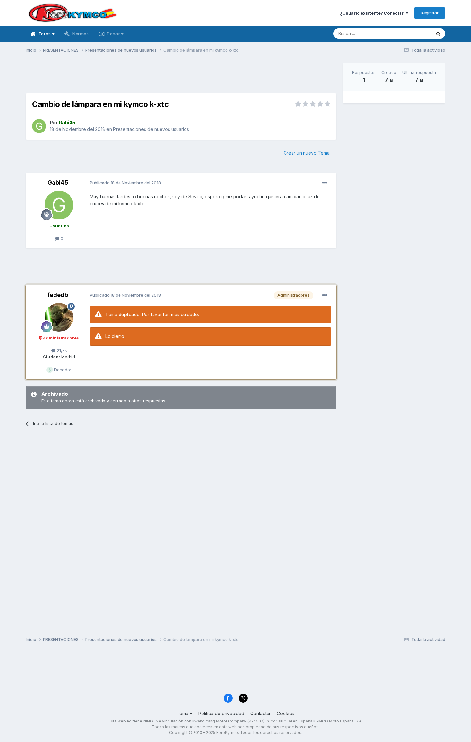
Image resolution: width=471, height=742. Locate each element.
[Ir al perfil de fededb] (59, 317)
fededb (57, 294)
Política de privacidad (221, 713)
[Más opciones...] (324, 183)
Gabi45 (57, 182)
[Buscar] (438, 33)
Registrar (430, 12)
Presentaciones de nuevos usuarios (151, 129)
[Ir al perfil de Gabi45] (39, 126)
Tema (183, 713)
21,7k (61, 350)
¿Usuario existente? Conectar (373, 13)
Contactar (260, 713)
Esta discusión (409, 33)
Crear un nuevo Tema (307, 153)
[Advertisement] (181, 77)
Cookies (285, 713)
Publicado (125, 182)
